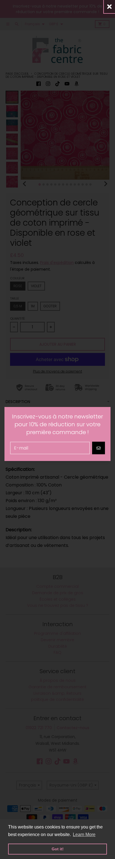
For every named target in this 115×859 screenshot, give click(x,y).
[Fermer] (109, 6)
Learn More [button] (84, 834)
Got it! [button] (58, 849)
